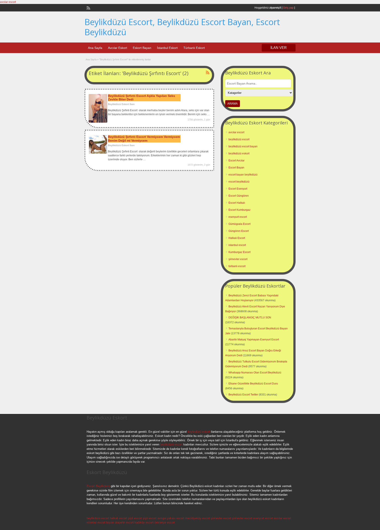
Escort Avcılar (236, 160)
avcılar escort (8, 2)
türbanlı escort (236, 266)
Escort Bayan (236, 167)
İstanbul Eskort (167, 48)
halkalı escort (118, 518)
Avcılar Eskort (117, 48)
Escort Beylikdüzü (98, 486)
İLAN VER (278, 48)
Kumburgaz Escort (239, 252)
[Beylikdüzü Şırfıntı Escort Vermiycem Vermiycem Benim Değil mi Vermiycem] (98, 152)
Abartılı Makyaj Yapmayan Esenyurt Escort (253, 339)
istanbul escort (237, 245)
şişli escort (135, 518)
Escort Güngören (238, 195)
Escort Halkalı (236, 202)
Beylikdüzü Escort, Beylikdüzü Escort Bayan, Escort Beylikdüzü (182, 27)
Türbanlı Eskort (194, 48)
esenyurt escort (237, 216)
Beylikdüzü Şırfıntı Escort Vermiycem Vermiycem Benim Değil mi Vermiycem (144, 138)
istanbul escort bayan (100, 522)
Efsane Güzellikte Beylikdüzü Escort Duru (253, 383)
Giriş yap (288, 7)
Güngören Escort (238, 231)
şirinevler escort (237, 259)
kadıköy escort (144, 522)
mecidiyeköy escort (197, 518)
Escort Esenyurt (237, 188)
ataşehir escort (124, 522)
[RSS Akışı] (88, 7)
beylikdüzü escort (238, 139)
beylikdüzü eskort (238, 153)
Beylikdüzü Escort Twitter (243, 394)
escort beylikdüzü (238, 181)
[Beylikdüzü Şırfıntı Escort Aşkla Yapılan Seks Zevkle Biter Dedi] (98, 121)
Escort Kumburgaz (239, 209)
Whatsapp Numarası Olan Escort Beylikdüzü (254, 372)
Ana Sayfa (95, 48)
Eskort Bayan (142, 48)
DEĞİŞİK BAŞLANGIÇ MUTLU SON (249, 317)
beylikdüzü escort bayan (243, 146)
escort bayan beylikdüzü (243, 174)
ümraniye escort (164, 522)
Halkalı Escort (236, 238)
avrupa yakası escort (170, 518)
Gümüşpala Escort (239, 223)
